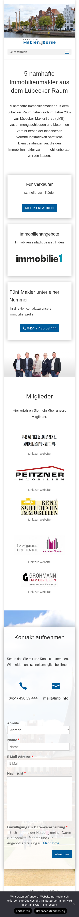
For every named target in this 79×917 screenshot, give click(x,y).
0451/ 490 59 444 (23, 698)
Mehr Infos (51, 843)
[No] (74, 904)
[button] (39, 52)
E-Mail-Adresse (20, 757)
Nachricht (16, 773)
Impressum (50, 904)
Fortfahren (23, 911)
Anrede (13, 723)
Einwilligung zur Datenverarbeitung (37, 827)
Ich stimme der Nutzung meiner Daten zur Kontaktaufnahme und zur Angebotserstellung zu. (39, 837)
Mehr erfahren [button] (39, 208)
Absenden (62, 854)
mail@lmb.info (55, 698)
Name (13, 740)
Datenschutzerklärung (50, 911)
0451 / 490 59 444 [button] (42, 328)
